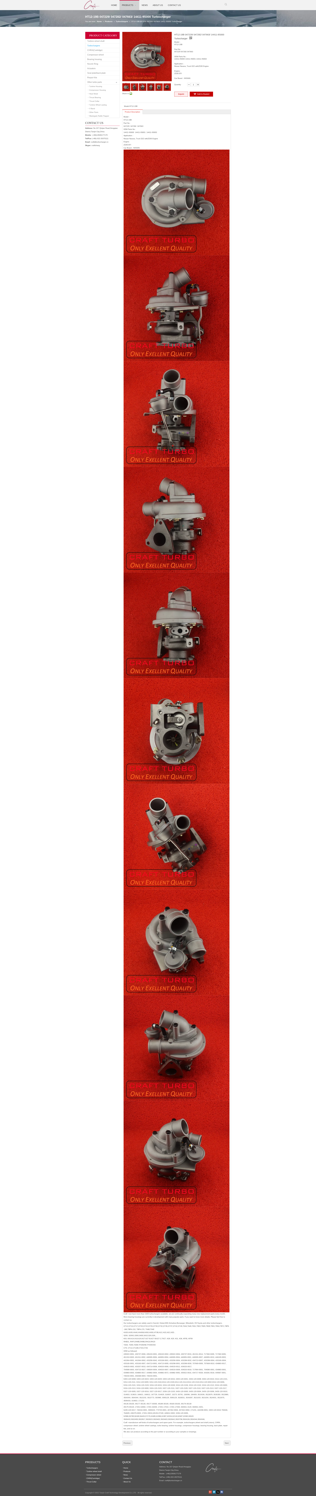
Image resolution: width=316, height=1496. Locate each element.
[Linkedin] (214, 1492)
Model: (126, 106)
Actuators (91, 68)
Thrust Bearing (95, 97)
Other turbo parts (94, 82)
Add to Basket (203, 94)
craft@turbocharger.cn (99, 142)
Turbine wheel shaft (95, 41)
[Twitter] (217, 1492)
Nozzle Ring (92, 64)
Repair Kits (92, 78)
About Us (127, 1482)
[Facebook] (221, 1492)
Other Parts (93, 112)
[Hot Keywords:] (225, 4)
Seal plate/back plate (96, 73)
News (125, 1475)
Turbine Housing (95, 86)
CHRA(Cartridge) (94, 50)
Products (126, 1471)
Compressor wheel (95, 55)
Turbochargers (93, 46)
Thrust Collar (94, 101)
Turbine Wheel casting (98, 105)
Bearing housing (94, 59)
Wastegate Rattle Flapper (99, 116)
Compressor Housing (97, 90)
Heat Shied (93, 94)
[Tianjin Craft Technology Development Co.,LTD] (214, 1467)
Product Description (132, 112)
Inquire (181, 94)
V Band (92, 109)
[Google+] (210, 1492)
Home (125, 1468)
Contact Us (127, 1478)
